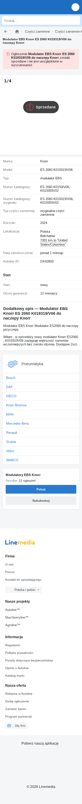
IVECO (11, 396)
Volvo (10, 451)
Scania (11, 442)
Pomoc (10, 572)
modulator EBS (51, 178)
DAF (9, 387)
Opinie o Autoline (17, 668)
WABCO (12, 460)
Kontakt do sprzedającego (23, 579)
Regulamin (12, 645)
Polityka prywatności (19, 652)
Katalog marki (14, 675)
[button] (75, 7)
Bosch (10, 378)
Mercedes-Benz (17, 423)
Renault (11, 432)
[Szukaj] (75, 20)
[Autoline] (17, 31)
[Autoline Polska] (28, 7)
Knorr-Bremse (16, 405)
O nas (9, 564)
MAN (10, 414)
